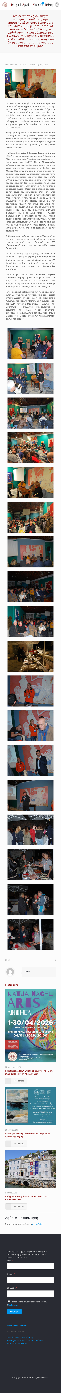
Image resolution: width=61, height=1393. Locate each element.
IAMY (22, 64)
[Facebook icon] (30, 1382)
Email (10, 1260)
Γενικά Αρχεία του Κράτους (20, 1337)
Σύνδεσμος (13, 1305)
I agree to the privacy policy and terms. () (27, 1303)
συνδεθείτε (37, 1224)
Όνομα (11, 1274)
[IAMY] (31, 5)
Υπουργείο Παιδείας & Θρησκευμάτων (25, 1340)
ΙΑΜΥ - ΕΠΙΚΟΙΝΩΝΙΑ (17, 1325)
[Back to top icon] (30, 1370)
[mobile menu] (56, 4)
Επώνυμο (12, 1287)
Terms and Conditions (17, 1343)
